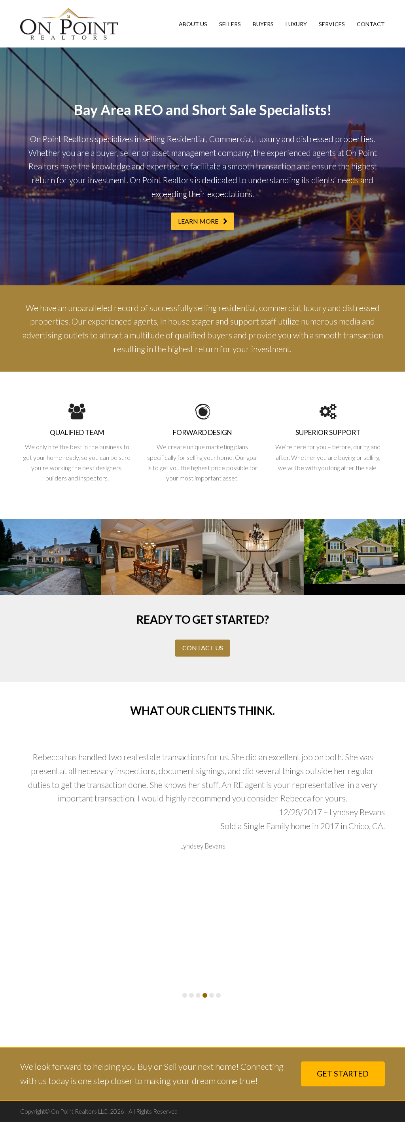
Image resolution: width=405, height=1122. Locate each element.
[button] (184, 995)
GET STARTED (343, 1073)
